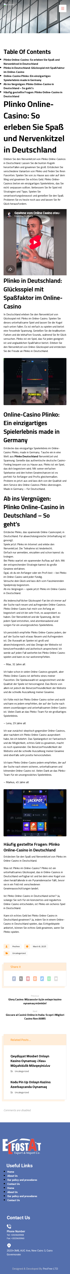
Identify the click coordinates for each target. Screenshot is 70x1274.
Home (10, 1171)
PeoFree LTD (50, 1268)
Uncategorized (19, 953)
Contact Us (13, 1184)
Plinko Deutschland (26, 456)
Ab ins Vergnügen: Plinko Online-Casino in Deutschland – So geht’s (29, 86)
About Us (12, 1175)
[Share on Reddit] (35, 978)
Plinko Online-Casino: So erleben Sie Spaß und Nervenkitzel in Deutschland (32, 61)
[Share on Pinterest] (28, 978)
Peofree (16, 946)
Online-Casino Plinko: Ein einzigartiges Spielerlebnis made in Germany (27, 78)
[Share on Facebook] (14, 978)
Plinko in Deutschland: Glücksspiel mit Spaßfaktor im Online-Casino (34, 69)
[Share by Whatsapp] (49, 978)
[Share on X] (21, 978)
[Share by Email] (56, 978)
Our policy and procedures (22, 1179)
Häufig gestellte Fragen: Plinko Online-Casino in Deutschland (33, 94)
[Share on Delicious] (42, 978)
